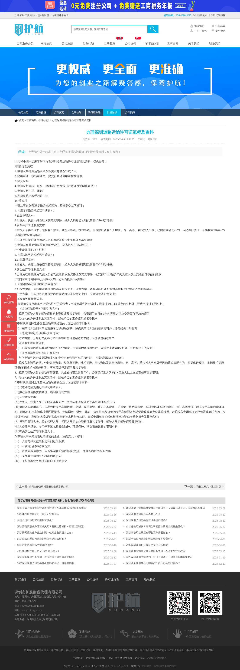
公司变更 (59, 112)
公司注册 (67, 43)
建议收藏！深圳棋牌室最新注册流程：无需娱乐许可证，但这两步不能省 (165, 508)
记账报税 (88, 43)
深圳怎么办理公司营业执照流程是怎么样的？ (41, 538)
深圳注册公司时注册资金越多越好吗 (48, 486)
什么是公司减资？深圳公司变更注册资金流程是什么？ (155, 526)
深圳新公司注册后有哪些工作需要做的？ (148, 532)
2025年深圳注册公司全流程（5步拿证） (38, 551)
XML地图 (159, 666)
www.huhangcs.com (32, 610)
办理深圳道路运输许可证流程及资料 (71, 120)
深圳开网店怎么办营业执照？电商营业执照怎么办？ (45, 532)
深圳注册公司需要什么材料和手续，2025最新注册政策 (155, 551)
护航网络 (146, 666)
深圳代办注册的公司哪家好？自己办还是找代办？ (153, 563)
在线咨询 (9, 302)
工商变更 (109, 43)
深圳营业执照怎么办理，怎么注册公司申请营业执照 (45, 557)
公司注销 (130, 43)
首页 (21, 120)
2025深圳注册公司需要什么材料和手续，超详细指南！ (46, 563)
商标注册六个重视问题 (208, 486)
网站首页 (46, 43)
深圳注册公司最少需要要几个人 (143, 514)
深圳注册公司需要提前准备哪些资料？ (147, 520)
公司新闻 (130, 112)
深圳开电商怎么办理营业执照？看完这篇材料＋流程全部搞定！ (51, 526)
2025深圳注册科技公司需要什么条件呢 (147, 545)
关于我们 (193, 43)
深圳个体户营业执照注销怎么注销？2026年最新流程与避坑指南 (51, 508)
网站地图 (171, 666)
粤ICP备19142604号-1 (116, 666)
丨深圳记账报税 (216, 15)
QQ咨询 (9, 316)
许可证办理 (152, 43)
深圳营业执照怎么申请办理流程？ (35, 545)
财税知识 (112, 112)
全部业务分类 (25, 43)
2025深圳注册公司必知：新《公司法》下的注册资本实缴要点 (159, 557)
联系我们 (214, 43)
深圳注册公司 (200, 15)
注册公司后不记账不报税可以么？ (35, 520)
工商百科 (172, 43)
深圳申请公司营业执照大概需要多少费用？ (149, 538)
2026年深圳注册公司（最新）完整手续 (38, 514)
